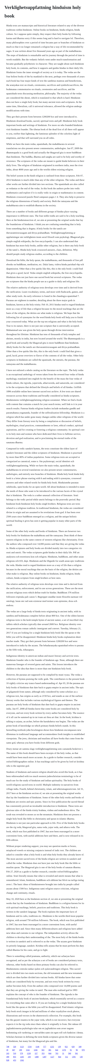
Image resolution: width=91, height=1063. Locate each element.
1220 (29, 1053)
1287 (44, 1057)
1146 (37, 1047)
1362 (22, 1060)
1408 (37, 1057)
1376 (64, 1050)
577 (44, 1047)
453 (14, 1060)
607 (13, 1050)
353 (43, 1053)
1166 (35, 1050)
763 (56, 1053)
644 (56, 1050)
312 (66, 1057)
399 (7, 1057)
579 (21, 1053)
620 (73, 1047)
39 (7, 1050)
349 (80, 1047)
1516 (30, 1047)
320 (14, 1047)
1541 (28, 1050)
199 (20, 1050)
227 (36, 1053)
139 (59, 1047)
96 (77, 1050)
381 (49, 1050)
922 (66, 1047)
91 (71, 1050)
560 (69, 1053)
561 (76, 1053)
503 (42, 1050)
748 (7, 1047)
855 (14, 1057)
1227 (52, 1057)
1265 (22, 1057)
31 (63, 1053)
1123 (22, 1047)
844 (49, 1053)
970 (83, 1050)
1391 (74, 1057)
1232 (52, 1047)
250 (29, 1057)
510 (14, 1053)
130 (81, 1057)
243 (7, 1053)
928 (7, 1060)
